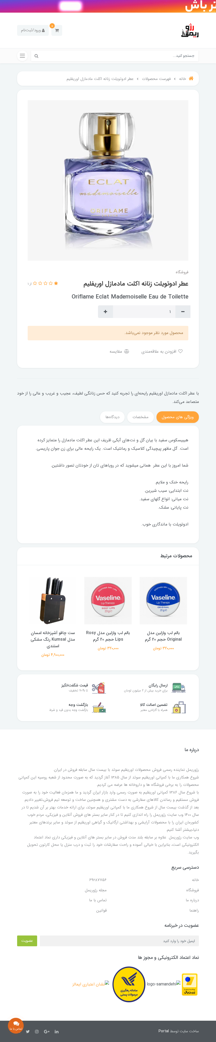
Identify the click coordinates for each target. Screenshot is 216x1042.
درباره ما (192, 900)
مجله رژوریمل (96, 890)
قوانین (101, 910)
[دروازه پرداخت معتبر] (190, 984)
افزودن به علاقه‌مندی (159, 351)
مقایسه (116, 351)
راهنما (194, 910)
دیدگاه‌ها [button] (112, 417)
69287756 (98, 880)
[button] (56, 30)
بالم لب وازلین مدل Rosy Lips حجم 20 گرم (163, 636)
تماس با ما (98, 900)
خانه (195, 880)
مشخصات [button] (140, 417)
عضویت (27, 941)
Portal (164, 1031)
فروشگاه (192, 890)
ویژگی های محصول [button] (178, 417)
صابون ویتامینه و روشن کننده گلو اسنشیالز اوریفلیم (53, 636)
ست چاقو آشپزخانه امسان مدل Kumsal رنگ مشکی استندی (108, 639)
